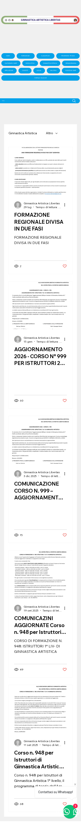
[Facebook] (9, 20)
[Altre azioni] (66, 205)
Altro (49, 133)
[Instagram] (6, 20)
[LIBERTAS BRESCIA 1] (12, 20)
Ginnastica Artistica (23, 133)
